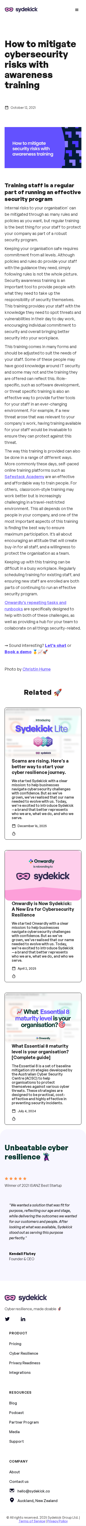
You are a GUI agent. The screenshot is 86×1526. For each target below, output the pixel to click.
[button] (76, 9)
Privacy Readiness (24, 1363)
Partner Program (24, 1422)
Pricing (15, 1343)
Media (14, 1432)
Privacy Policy (57, 1521)
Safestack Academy (24, 476)
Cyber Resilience (23, 1353)
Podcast (16, 1412)
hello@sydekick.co (33, 1491)
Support (16, 1441)
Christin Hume (36, 669)
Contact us (19, 1481)
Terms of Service (32, 1521)
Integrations (20, 1372)
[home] (20, 10)
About (14, 1472)
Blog (13, 1403)
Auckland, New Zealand (37, 1500)
